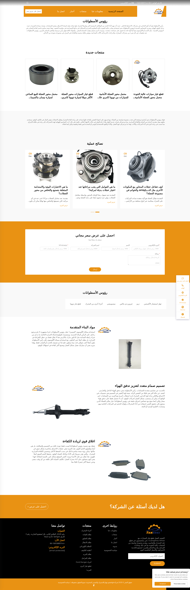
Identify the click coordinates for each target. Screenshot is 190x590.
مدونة (115, 546)
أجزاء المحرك (86, 530)
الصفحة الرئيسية (115, 11)
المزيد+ (88, 570)
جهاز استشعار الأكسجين (153, 304)
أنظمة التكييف (86, 550)
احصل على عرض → (36, 506)
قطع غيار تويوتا (75, 304)
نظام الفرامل (86, 558)
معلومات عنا (97, 11)
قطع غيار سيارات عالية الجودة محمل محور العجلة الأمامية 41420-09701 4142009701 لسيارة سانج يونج (148, 96)
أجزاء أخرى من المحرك (94, 304)
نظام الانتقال (86, 542)
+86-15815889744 (144, 3)
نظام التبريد (87, 554)
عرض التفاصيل (148, 75)
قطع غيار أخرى (85, 566)
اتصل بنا (61, 11)
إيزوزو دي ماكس (126, 304)
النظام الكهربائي (85, 546)
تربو (138, 304)
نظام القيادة (87, 534)
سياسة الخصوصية (110, 550)
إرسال (95, 269)
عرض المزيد (159, 205)
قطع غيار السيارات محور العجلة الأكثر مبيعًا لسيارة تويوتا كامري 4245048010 (77, 96)
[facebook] (94, 585)
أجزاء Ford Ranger (83, 562)
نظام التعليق (86, 538)
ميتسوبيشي (111, 304)
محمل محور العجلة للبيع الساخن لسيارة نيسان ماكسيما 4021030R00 (41, 96)
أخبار (72, 11)
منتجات (83, 11)
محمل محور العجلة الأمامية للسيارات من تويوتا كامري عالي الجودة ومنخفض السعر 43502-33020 (113, 96)
